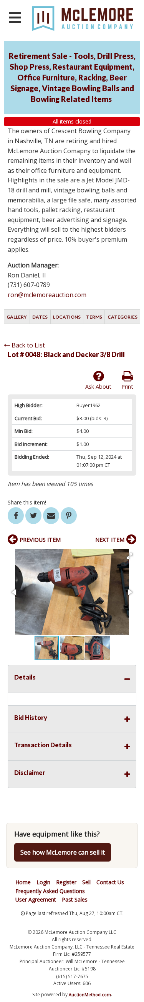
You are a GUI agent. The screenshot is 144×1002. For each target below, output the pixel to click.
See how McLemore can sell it (62, 852)
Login (43, 882)
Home (23, 882)
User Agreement (35, 899)
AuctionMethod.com (90, 994)
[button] (129, 556)
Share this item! (27, 502)
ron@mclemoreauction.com (47, 295)
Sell (86, 882)
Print (127, 386)
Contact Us (110, 882)
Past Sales (75, 899)
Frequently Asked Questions (50, 891)
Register (66, 882)
